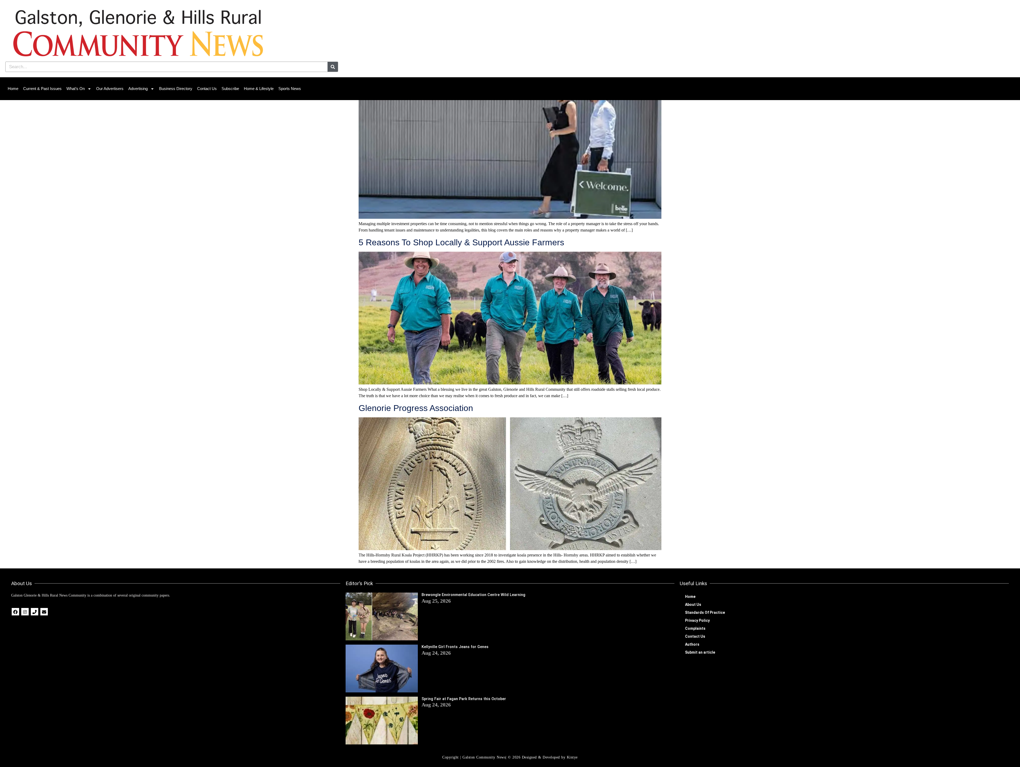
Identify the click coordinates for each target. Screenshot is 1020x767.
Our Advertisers (110, 88)
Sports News (289, 88)
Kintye (572, 757)
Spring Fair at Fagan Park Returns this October (464, 699)
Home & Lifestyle (259, 88)
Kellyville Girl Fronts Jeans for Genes (455, 647)
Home (13, 88)
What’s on (75, 88)
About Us (693, 604)
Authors (692, 644)
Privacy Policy (697, 620)
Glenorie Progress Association (416, 408)
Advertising (138, 88)
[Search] (333, 67)
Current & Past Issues (42, 88)
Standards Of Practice (705, 612)
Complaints (695, 628)
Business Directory (175, 88)
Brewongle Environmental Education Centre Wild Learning (473, 595)
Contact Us (207, 88)
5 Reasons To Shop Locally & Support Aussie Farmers (461, 242)
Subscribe (230, 88)
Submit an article (700, 652)
